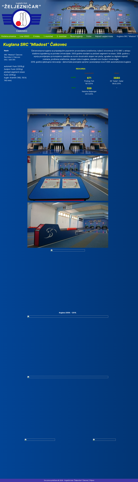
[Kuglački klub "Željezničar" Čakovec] (69, 33)
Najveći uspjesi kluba (104, 36)
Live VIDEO (24, 36)
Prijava (92, 480)
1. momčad (48, 36)
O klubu (36, 36)
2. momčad (61, 36)
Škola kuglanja (76, 36)
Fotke (88, 36)
